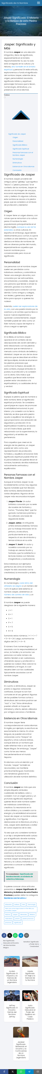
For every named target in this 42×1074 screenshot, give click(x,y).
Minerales (23, 914)
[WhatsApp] (15, 935)
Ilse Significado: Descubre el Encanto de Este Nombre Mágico (11, 944)
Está (23, 904)
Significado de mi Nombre (15, 3)
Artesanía (8, 904)
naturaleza (8, 919)
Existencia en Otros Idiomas (23, 166)
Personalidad (18, 141)
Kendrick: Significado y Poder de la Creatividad (31, 944)
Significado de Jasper (17, 134)
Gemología (31, 904)
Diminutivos (17, 163)
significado (17, 923)
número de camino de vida (16, 594)
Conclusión (17, 170)
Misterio (32, 914)
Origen (15, 137)
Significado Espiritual (21, 149)
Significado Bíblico (20, 145)
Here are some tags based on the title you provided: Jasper (19, 909)
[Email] (26, 935)
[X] (9, 935)
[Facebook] (4, 935)
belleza (16, 904)
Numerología (18, 159)
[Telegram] (20, 935)
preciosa (8, 923)
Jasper (15, 914)
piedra (17, 919)
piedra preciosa (28, 919)
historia (7, 914)
